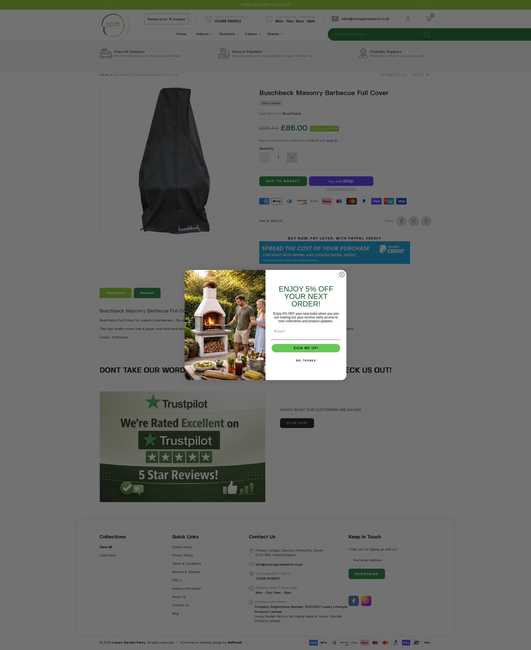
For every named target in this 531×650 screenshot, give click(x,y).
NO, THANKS (306, 360)
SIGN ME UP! (306, 348)
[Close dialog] (341, 274)
